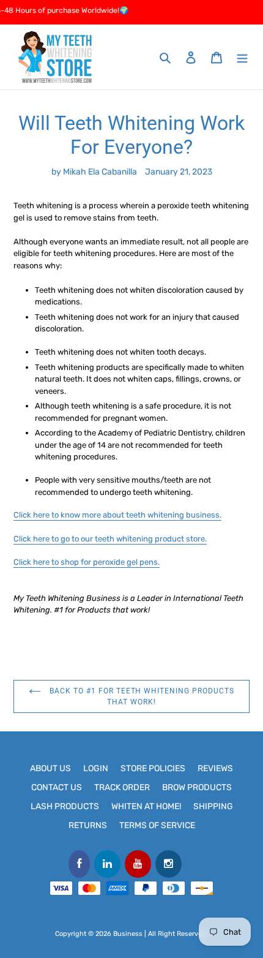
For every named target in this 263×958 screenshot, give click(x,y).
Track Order (122, 787)
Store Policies (152, 768)
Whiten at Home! (146, 806)
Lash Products (65, 806)
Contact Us (56, 787)
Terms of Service (157, 825)
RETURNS (88, 825)
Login (95, 768)
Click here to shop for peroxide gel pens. (86, 562)
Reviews (215, 768)
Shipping (213, 806)
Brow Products (197, 787)
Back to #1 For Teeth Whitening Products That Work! (140, 696)
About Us (50, 768)
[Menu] (242, 57)
